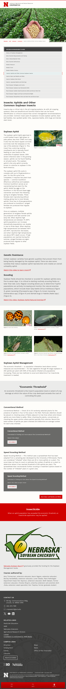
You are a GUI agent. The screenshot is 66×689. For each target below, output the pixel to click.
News (36, 648)
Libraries (7, 653)
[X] (5, 613)
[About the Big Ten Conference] (7, 664)
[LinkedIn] (13, 613)
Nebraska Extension (11, 629)
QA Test (47, 674)
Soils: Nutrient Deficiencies (13, 61)
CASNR (6, 635)
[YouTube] (9, 613)
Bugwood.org (41, 329)
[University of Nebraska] (17, 664)
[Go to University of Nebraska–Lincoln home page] (6, 4)
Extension (14, 41)
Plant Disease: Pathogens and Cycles (15, 85)
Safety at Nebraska (51, 676)
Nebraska (6, 41)
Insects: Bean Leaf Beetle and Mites (15, 76)
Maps (36, 645)
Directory (7, 645)
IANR (10, 41)
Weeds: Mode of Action (12, 70)
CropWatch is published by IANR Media (18, 637)
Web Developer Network (40, 674)
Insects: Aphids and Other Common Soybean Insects (19, 73)
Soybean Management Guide (15, 49)
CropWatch (15, 5)
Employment (8, 648)
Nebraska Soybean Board (13, 566)
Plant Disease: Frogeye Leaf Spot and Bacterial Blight (19, 93)
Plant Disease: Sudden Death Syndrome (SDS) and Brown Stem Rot (23, 90)
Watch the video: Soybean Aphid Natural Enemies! (24, 300)
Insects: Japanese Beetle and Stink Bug (16, 82)
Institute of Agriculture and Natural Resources (21, 3)
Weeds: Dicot (9, 67)
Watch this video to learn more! (16, 270)
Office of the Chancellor (43, 651)
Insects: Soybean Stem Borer (13, 79)
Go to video (12, 442)
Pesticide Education (11, 623)
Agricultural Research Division (14, 632)
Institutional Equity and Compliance (17, 676)
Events (6, 651)
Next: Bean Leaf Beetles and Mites (51, 497)
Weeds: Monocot (10, 64)
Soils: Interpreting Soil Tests (13, 58)
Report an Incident (10, 657)
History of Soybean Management (14, 53)
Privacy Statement (42, 676)
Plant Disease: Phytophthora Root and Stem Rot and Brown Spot (22, 96)
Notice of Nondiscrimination (31, 676)
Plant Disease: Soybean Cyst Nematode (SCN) (17, 88)
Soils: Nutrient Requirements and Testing (16, 56)
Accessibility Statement (54, 674)
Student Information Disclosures (16, 677)
